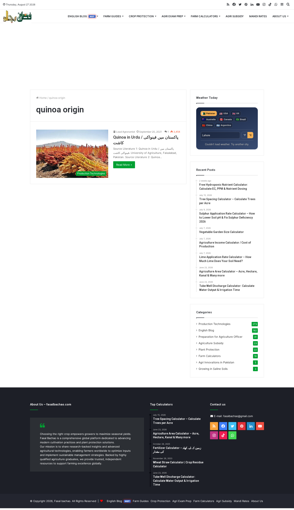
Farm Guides (112, 16)
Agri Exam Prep (172, 16)
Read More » (124, 164)
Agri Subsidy (235, 16)
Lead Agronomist (125, 131)
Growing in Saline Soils (213, 368)
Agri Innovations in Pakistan (216, 362)
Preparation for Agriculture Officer (220, 336)
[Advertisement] (147, 55)
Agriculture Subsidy (211, 343)
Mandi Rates (258, 16)
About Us (279, 16)
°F (244, 135)
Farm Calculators (204, 16)
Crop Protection (141, 16)
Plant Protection (209, 349)
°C (250, 135)
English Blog (81, 16)
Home (43, 97)
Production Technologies (214, 324)
